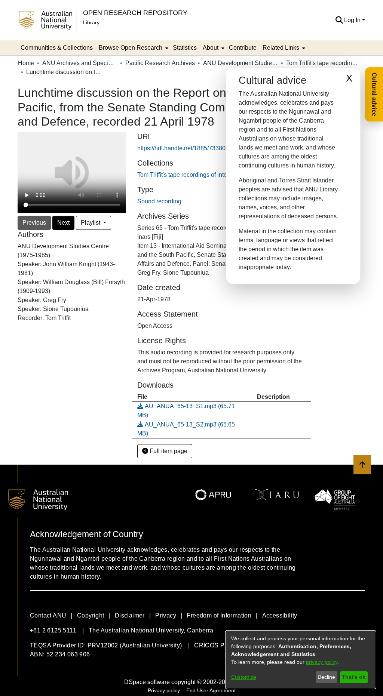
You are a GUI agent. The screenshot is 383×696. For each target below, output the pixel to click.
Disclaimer (130, 615)
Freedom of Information (219, 615)
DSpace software (147, 682)
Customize (243, 677)
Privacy (165, 615)
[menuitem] (133, 47)
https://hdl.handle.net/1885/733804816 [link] (188, 148)
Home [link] (26, 63)
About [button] (210, 47)
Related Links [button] (281, 47)
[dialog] (301, 660)
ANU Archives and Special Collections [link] (79, 63)
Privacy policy (164, 690)
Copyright (90, 615)
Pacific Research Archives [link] (160, 63)
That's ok (353, 677)
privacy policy (321, 662)
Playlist (91, 222)
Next (63, 222)
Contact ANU (48, 615)
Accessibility (279, 615)
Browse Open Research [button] (130, 47)
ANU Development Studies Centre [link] (240, 63)
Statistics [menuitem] (185, 47)
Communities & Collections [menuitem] (57, 47)
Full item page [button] (167, 451)
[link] (211, 175)
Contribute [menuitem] (243, 47)
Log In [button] (353, 20)
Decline (326, 677)
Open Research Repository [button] (135, 12)
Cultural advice (374, 94)
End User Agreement (211, 690)
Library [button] (91, 22)
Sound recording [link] (159, 201)
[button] (339, 20)
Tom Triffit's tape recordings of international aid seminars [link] (323, 63)
